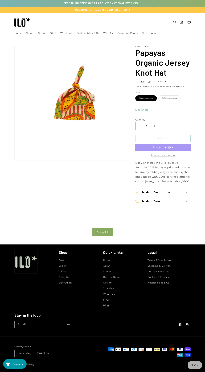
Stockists (108, 288)
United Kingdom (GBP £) (31, 353)
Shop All (102, 232)
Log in (62, 265)
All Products (66, 271)
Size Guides (66, 282)
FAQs (106, 299)
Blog (106, 305)
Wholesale (109, 294)
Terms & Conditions (159, 260)
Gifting (107, 282)
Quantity (140, 119)
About (107, 265)
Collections (65, 277)
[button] (30, 33)
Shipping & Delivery (159, 265)
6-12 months (171, 99)
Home (106, 260)
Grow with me (111, 277)
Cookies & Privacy (158, 277)
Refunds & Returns (159, 271)
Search (63, 260)
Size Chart (141, 109)
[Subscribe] (68, 324)
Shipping (154, 86)
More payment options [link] (163, 155)
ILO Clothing (28, 364)
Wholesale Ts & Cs (158, 282)
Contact (108, 271)
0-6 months (148, 99)
